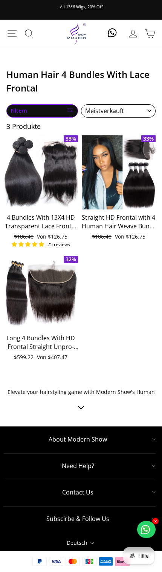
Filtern (19, 110)
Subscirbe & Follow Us (77, 519)
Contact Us (77, 492)
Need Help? (78, 466)
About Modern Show (78, 439)
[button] (29, 244)
